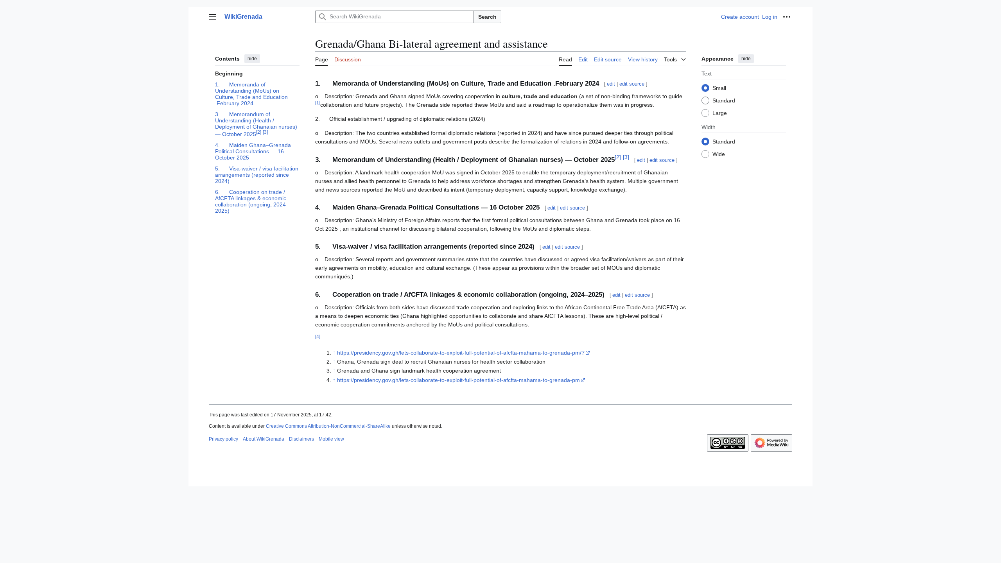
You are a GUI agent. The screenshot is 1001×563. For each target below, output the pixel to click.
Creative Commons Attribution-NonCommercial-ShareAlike (328, 426)
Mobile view (331, 439)
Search (487, 17)
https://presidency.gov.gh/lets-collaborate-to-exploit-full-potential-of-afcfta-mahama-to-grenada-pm (458, 380)
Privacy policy (223, 439)
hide (252, 58)
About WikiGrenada (263, 439)
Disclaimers (301, 439)
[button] (212, 17)
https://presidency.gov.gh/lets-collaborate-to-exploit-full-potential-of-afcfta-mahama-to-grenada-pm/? (461, 353)
